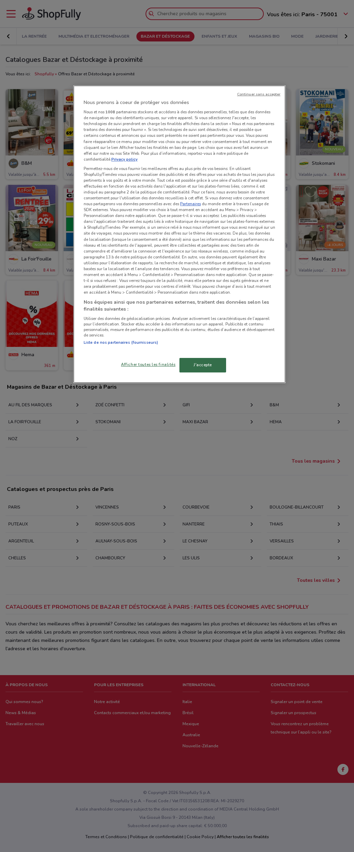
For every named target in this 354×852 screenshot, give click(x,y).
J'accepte (203, 365)
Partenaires (190, 204)
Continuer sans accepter (258, 94)
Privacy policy (124, 159)
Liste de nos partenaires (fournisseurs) (121, 342)
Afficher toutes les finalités (148, 364)
